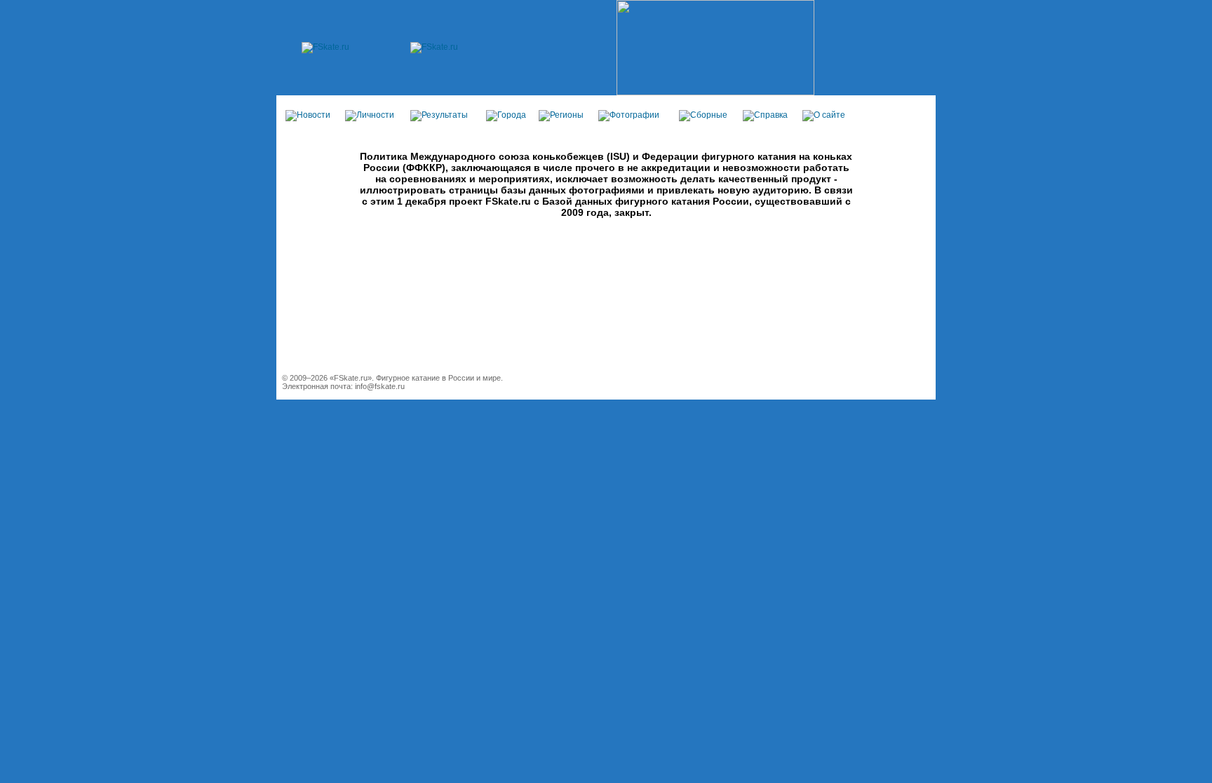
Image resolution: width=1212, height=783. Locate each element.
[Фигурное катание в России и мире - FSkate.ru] (325, 47)
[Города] (506, 115)
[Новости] (307, 115)
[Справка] (765, 115)
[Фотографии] (628, 115)
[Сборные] (703, 115)
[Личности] (369, 115)
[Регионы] (561, 115)
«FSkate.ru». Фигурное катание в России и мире (415, 378)
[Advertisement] (606, 311)
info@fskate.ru (380, 386)
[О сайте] (823, 115)
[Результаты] (439, 115)
